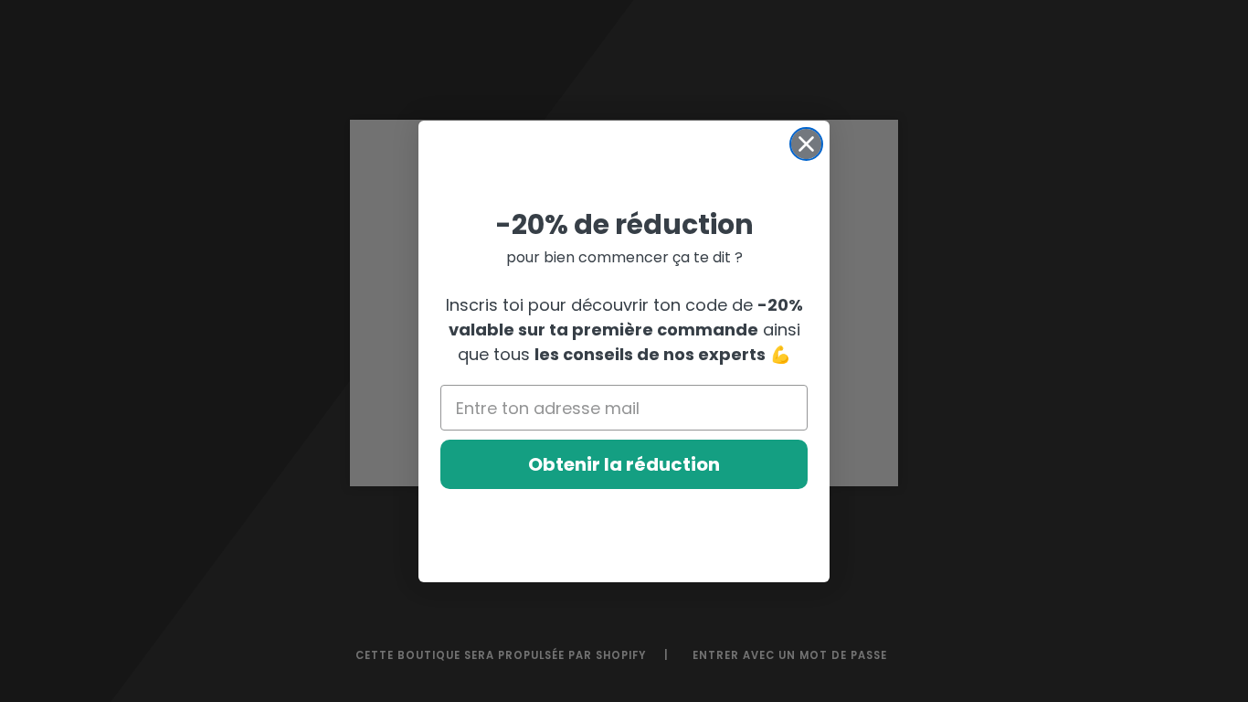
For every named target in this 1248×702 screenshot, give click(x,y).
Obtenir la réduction (624, 464)
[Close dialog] (806, 144)
